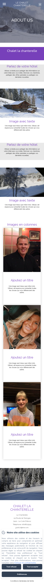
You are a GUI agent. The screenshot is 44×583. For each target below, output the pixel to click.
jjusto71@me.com (22, 528)
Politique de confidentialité (25, 563)
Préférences (22, 574)
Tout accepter (32, 567)
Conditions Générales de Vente (22, 581)
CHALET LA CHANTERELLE (22, 507)
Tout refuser (11, 567)
